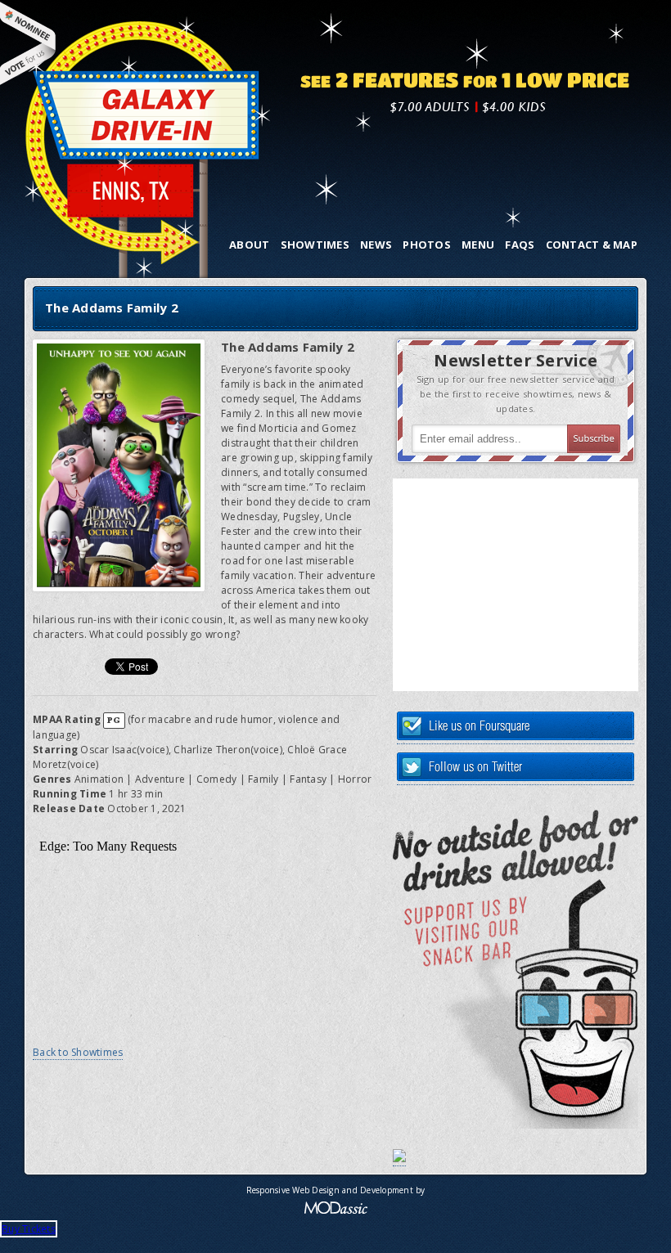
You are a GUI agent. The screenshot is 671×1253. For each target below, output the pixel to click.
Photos (427, 244)
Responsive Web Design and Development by (336, 1190)
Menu (478, 244)
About (249, 244)
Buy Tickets (29, 1229)
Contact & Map (591, 244)
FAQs (519, 244)
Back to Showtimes (78, 1052)
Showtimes (315, 244)
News (376, 244)
